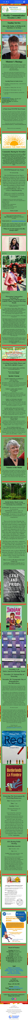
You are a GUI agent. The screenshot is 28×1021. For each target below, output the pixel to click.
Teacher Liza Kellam (14, 972)
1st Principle (5, 507)
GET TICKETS (12, 373)
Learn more (16, 835)
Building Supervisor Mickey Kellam (14, 970)
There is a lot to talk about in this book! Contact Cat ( (14, 561)
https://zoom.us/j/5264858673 (14, 31)
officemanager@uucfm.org (16, 988)
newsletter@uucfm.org (19, 221)
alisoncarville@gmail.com (20, 124)
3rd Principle (5, 514)
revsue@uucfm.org (6, 97)
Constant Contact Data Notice (17, 1011)
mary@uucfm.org (17, 190)
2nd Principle (8, 511)
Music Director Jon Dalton (14, 973)
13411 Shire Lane (14, 980)
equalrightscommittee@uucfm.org (16, 342)
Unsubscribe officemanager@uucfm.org (14, 1009)
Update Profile (8, 1011)
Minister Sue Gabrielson (14, 968)
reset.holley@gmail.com (15, 369)
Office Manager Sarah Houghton (14, 969)
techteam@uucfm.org (9, 124)
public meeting (12, 866)
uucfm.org (16, 986)
